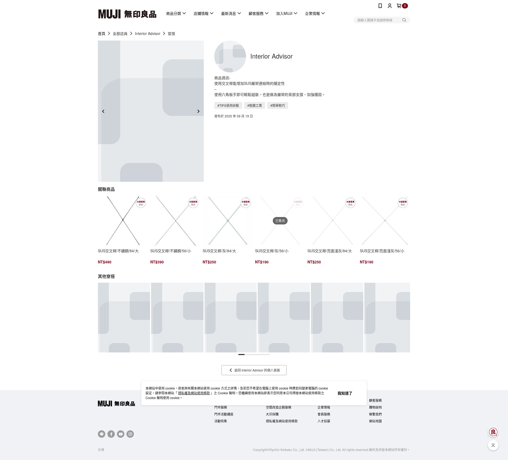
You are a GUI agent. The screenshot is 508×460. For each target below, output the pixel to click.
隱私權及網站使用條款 (194, 393)
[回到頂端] (493, 445)
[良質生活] (493, 432)
